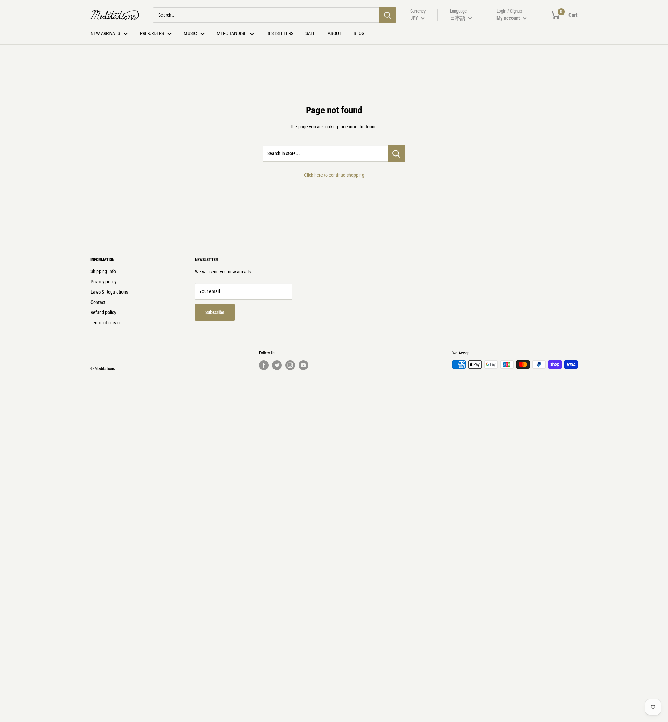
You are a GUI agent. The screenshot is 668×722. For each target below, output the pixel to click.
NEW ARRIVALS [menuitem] (105, 33)
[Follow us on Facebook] (264, 365)
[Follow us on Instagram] (290, 365)
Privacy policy (103, 281)
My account (508, 18)
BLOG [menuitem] (358, 33)
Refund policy (103, 312)
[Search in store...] (396, 153)
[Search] (387, 15)
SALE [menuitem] (310, 33)
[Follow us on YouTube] (303, 365)
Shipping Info (103, 271)
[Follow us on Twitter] (277, 365)
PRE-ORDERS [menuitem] (152, 33)
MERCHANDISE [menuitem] (231, 33)
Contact (97, 302)
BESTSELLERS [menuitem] (279, 33)
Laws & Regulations (109, 292)
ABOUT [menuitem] (334, 33)
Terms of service (106, 323)
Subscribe (214, 312)
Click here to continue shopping (334, 175)
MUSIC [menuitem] (190, 33)
